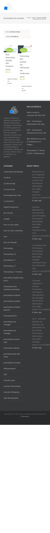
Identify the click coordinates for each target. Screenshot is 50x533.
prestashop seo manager (10, 323)
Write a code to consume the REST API (36, 113)
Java (5, 236)
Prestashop (8, 248)
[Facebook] (13, 421)
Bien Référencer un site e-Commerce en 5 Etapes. (36, 141)
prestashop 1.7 (10, 260)
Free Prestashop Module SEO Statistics (10, 60)
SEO (5, 374)
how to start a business (13, 230)
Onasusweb (25, 416)
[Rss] (17, 421)
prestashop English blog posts (13, 279)
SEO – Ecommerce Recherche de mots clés (36, 131)
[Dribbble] (36, 421)
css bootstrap (9, 189)
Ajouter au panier (9, 81)
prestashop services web (12, 340)
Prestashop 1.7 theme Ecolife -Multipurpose (36, 151)
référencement (10, 368)
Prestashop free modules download (11, 287)
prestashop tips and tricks (12, 355)
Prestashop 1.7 (10, 266)
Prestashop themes (12, 348)
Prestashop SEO (10, 316)
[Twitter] (21, 421)
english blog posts (11, 207)
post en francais (10, 242)
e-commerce (9, 201)
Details (14, 79)
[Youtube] (25, 421)
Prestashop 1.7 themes (13, 272)
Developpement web (12, 195)
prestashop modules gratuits (12, 308)
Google (7, 219)
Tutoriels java (9, 380)
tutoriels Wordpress (12, 392)
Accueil (29, 17)
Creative (7, 177)
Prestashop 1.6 (10, 254)
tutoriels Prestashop (12, 386)
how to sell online (11, 224)
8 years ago (37, 200)
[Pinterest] (32, 421)
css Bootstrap (9, 183)
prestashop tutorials (12, 362)
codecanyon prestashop (13, 171)
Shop (33, 17)
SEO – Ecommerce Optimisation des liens (36, 122)
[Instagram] (29, 421)
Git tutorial (8, 213)
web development (11, 398)
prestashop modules (12, 295)
